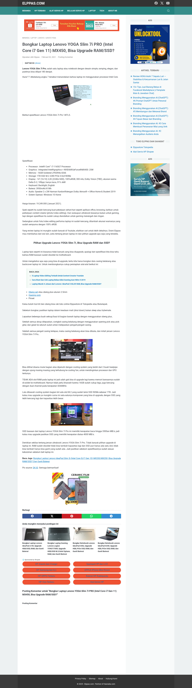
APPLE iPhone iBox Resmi (97, 570)
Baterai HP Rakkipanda (97, 576)
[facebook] (156, 3)
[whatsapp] (91, 516)
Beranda (26, 11)
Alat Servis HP (56, 11)
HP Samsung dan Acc (46, 570)
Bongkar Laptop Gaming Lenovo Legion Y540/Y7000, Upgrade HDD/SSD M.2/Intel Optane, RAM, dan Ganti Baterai (59, 548)
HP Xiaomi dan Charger (46, 564)
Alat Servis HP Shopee (143, 151)
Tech (102, 11)
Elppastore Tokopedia (143, 147)
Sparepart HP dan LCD (97, 564)
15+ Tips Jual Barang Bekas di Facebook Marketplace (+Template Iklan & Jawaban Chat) (149, 90)
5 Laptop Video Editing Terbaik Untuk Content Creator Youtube (58, 276)
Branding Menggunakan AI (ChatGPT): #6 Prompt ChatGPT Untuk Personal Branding (150, 100)
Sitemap (92, 679)
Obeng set (33, 292)
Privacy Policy (80, 679)
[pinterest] (72, 516)
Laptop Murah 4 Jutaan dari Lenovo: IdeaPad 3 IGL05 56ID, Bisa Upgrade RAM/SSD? (66, 284)
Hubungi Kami (111, 679)
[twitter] (162, 3)
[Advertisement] (71, 138)
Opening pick (35, 295)
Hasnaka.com (109, 684)
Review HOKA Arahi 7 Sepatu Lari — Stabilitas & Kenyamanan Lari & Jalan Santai (150, 79)
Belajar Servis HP (76, 11)
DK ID (35, 467)
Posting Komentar (65, 57)
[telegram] (111, 516)
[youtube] (168, 3)
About (100, 679)
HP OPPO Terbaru (46, 576)
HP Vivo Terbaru (46, 582)
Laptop (92, 11)
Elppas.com (33, 3)
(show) (38, 63)
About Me (112, 11)
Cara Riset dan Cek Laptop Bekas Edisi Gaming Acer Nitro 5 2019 (58, 280)
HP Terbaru (39, 11)
